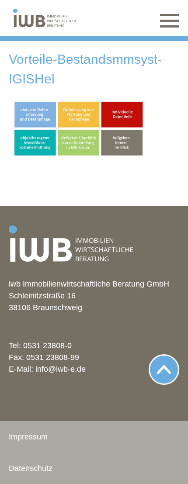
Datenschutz (30, 468)
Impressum (28, 436)
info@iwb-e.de (60, 369)
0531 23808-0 (47, 345)
